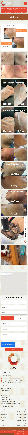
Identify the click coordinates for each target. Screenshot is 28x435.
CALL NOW (7, 432)
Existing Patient (21, 318)
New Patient (7, 318)
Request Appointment (21, 432)
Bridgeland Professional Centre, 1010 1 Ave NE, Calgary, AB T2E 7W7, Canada (14, 9)
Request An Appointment (21, 12)
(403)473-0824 (7, 12)
